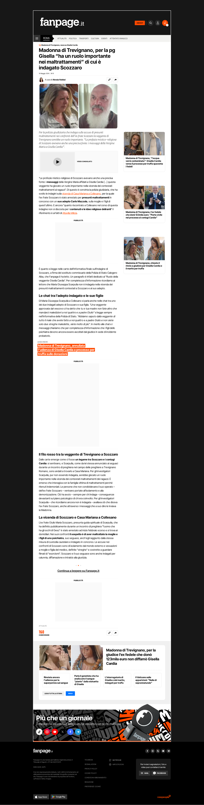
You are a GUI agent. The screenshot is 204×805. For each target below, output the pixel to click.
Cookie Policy (91, 773)
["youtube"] (55, 732)
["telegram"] (78, 732)
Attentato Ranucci (119, 38)
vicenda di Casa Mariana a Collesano (81, 193)
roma (46, 38)
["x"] (62, 732)
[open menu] (36, 38)
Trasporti (84, 38)
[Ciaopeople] (164, 797)
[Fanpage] (43, 751)
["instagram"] (47, 732)
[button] (115, 79)
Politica (73, 38)
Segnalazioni (90, 764)
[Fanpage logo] (58, 23)
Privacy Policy (91, 769)
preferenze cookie (93, 786)
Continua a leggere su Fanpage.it (78, 570)
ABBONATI (140, 23)
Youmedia (89, 760)
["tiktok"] (39, 732)
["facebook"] (70, 732)
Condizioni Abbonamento (95, 778)
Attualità (61, 38)
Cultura (95, 38)
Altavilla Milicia (69, 213)
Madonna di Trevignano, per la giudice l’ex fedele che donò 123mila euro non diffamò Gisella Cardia (132, 657)
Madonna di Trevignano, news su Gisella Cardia (59, 45)
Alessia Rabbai (59, 79)
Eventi (104, 38)
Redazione (89, 782)
